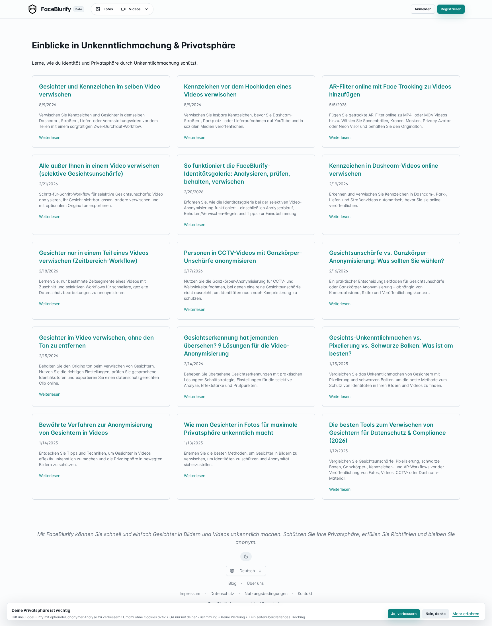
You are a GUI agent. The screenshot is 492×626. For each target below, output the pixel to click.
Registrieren (451, 9)
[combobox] (246, 571)
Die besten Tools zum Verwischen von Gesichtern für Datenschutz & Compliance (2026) (387, 432)
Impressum (190, 593)
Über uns (255, 583)
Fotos (108, 9)
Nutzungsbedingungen (266, 593)
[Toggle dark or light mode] (246, 556)
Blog (232, 583)
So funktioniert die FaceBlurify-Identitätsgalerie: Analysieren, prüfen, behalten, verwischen (237, 173)
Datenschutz (222, 593)
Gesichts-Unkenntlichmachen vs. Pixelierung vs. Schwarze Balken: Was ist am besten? (391, 345)
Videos (135, 9)
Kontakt (305, 593)
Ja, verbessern (404, 613)
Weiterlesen (49, 137)
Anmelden (423, 9)
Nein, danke (436, 613)
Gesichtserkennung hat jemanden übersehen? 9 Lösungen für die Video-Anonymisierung (236, 345)
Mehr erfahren (465, 613)
